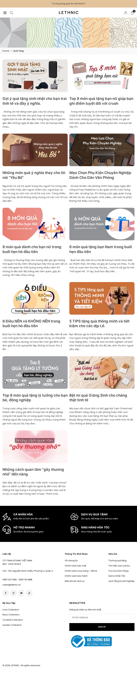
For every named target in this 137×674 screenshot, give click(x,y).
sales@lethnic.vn (12, 584)
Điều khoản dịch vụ (75, 581)
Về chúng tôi (71, 560)
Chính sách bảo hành (76, 575)
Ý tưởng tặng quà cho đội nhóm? (68, 4)
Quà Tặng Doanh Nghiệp (121, 581)
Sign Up (102, 627)
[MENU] (5, 12)
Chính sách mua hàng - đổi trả (81, 570)
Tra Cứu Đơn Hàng (118, 570)
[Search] (11, 12)
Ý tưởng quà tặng (117, 560)
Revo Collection (11, 614)
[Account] (125, 12)
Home (6, 50)
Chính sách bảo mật (75, 565)
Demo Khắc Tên (116, 575)
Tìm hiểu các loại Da (119, 565)
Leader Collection (12, 625)
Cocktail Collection (13, 619)
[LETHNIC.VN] (68, 12)
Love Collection (11, 609)
